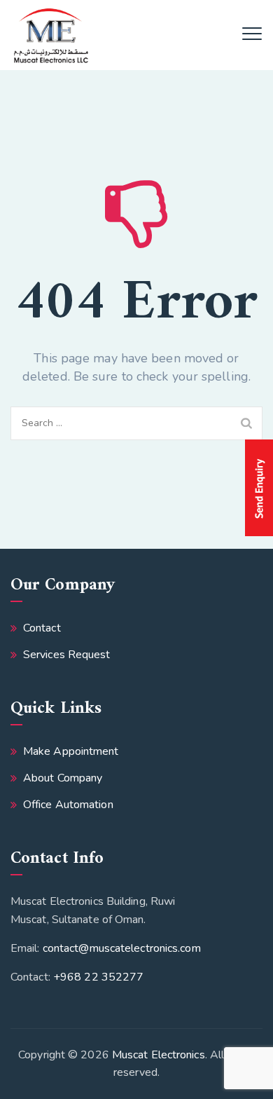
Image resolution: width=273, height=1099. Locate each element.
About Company (62, 778)
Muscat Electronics (158, 1055)
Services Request (67, 654)
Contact (42, 628)
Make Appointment (71, 751)
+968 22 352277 (98, 977)
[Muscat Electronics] (50, 35)
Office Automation (68, 804)
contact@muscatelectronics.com (122, 948)
